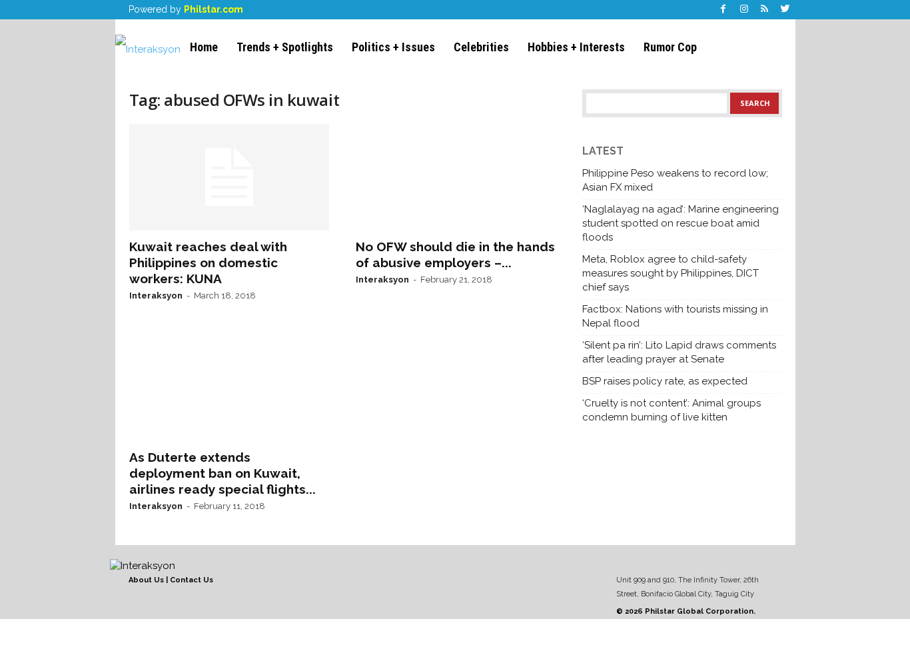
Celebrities (481, 47)
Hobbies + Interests (576, 47)
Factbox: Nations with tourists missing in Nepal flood (675, 316)
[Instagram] (744, 9)
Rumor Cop (670, 47)
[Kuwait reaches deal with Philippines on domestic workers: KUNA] (229, 177)
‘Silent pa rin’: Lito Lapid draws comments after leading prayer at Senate (679, 352)
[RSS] (765, 9)
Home (204, 47)
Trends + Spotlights (284, 47)
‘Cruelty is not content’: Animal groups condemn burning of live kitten (671, 410)
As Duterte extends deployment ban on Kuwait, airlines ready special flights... (222, 473)
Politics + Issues (393, 47)
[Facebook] (723, 9)
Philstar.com (213, 9)
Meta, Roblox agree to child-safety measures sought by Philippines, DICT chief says (670, 273)
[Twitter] (785, 9)
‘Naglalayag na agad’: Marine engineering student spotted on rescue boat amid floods (680, 223)
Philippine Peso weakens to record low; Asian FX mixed (675, 180)
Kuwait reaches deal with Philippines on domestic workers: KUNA (208, 262)
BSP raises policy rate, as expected (664, 381)
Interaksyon (156, 296)
